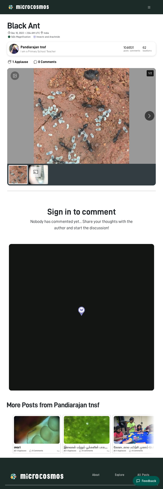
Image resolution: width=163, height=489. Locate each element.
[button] (81, 311)
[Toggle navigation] (149, 7)
